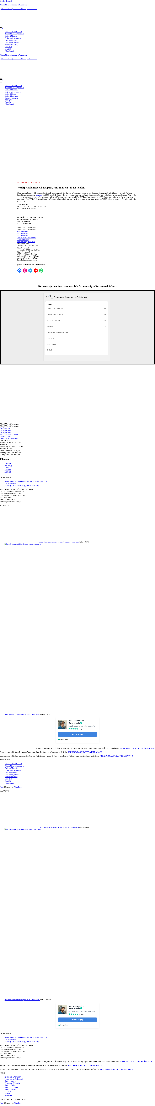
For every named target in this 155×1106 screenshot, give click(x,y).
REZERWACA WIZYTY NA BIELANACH (85, 722)
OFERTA (8, 32)
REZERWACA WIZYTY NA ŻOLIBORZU (137, 719)
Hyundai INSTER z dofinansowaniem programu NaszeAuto (26, 452)
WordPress (18, 757)
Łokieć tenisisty (10, 454)
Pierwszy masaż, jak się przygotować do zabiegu (22, 456)
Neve (2, 757)
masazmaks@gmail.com (26, 212)
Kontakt (8, 34)
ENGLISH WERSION (13, 17)
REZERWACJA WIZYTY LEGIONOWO (116, 726)
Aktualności (9, 36)
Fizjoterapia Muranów (13, 23)
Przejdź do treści (6, 1)
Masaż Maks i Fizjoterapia (14, 19)
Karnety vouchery (11, 30)
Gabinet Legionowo (12, 28)
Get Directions (22, 202)
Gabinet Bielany (11, 25)
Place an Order (22, 210)
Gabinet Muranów (11, 21)
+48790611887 (22, 204)
